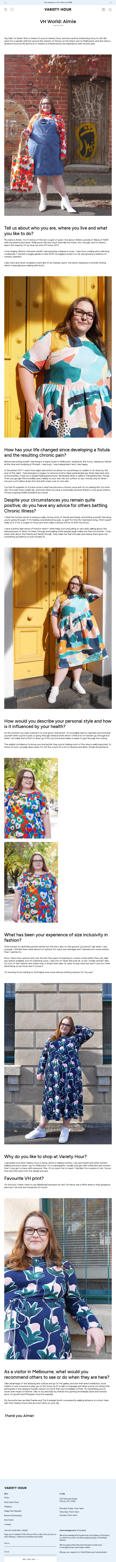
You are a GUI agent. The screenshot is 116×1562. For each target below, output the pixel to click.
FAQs (6, 1498)
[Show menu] (5, 9)
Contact (7, 1524)
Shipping (8, 1507)
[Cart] (110, 9)
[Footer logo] (15, 1488)
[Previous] (5, 2)
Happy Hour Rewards (12, 1511)
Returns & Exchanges (13, 1515)
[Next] (110, 2)
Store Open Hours (11, 1502)
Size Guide (8, 1520)
